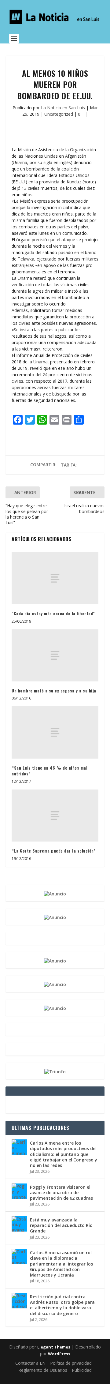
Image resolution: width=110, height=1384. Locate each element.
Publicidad (82, 1370)
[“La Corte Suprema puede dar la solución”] (55, 816)
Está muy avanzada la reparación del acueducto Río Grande (61, 1225)
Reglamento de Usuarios (42, 1370)
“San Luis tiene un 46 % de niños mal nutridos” (49, 770)
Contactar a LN (30, 1363)
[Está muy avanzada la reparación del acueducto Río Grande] (19, 1224)
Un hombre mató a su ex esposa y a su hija (54, 690)
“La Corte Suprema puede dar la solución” (53, 850)
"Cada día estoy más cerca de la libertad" (53, 613)
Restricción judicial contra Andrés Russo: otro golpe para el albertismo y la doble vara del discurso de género (62, 1305)
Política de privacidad (71, 1363)
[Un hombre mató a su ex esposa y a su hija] (55, 655)
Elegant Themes (53, 1347)
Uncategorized (58, 114)
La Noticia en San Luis (63, 108)
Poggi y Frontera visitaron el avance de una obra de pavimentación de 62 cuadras (61, 1192)
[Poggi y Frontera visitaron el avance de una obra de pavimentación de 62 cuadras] (19, 1191)
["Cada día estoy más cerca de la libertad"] (55, 578)
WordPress (59, 1353)
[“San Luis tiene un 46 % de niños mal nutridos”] (55, 732)
